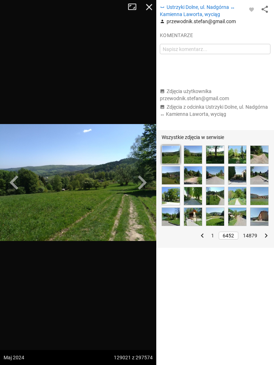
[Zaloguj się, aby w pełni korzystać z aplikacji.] (251, 9)
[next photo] (142, 182)
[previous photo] (14, 182)
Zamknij (149, 7)
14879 (250, 235)
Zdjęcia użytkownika (194, 94)
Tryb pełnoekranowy (135, 7)
